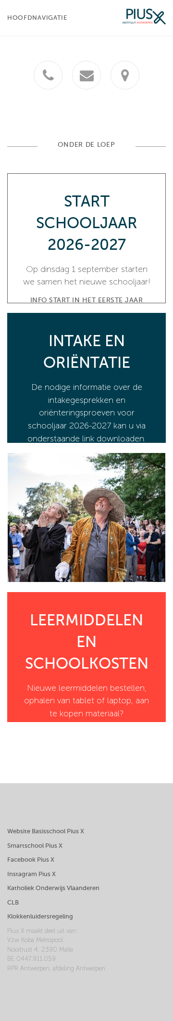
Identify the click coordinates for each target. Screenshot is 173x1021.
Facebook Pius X (30, 859)
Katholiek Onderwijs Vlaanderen (53, 888)
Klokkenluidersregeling (40, 916)
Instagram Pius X (31, 874)
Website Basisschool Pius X (45, 831)
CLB (13, 902)
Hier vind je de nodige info (86, 732)
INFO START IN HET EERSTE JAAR (86, 300)
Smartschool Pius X (34, 845)
